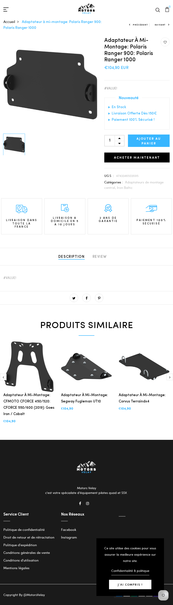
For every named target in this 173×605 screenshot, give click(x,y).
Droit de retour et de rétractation (28, 537)
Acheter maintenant (137, 157)
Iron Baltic (125, 187)
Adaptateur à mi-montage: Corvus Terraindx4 (142, 398)
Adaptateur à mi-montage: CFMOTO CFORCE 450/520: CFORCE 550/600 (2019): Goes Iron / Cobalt (28, 404)
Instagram (69, 537)
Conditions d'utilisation (21, 560)
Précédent (140, 24)
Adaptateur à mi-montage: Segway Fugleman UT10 (84, 398)
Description (71, 257)
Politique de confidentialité (24, 529)
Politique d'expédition (20, 545)
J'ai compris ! (130, 584)
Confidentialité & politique (130, 570)
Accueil (9, 21)
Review (100, 257)
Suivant (160, 24)
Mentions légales (16, 568)
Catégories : (113, 182)
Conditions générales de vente (26, 552)
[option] (50, 84)
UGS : (109, 176)
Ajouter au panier (149, 141)
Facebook (68, 529)
